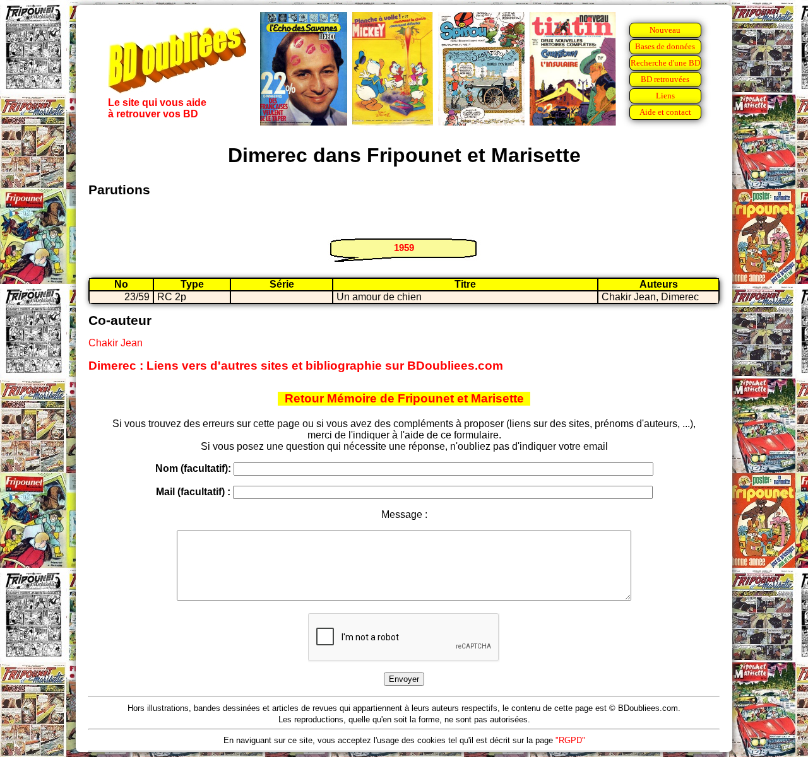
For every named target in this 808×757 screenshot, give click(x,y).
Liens (665, 95)
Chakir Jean (115, 342)
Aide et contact (665, 112)
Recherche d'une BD (665, 62)
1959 (404, 247)
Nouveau (665, 30)
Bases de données (665, 46)
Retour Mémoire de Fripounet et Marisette (404, 398)
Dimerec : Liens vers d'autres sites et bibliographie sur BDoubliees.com (295, 365)
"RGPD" (570, 740)
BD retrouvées (665, 79)
